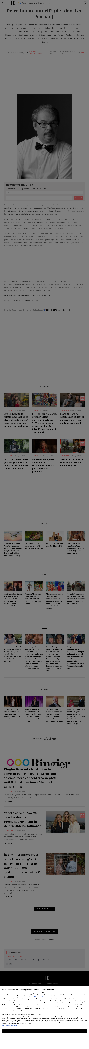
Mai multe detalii (38, 997)
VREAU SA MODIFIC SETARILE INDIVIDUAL (44, 1037)
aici (67, 1005)
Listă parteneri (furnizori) (9, 1025)
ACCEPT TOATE (44, 1031)
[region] (44, 1017)
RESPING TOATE (44, 1043)
